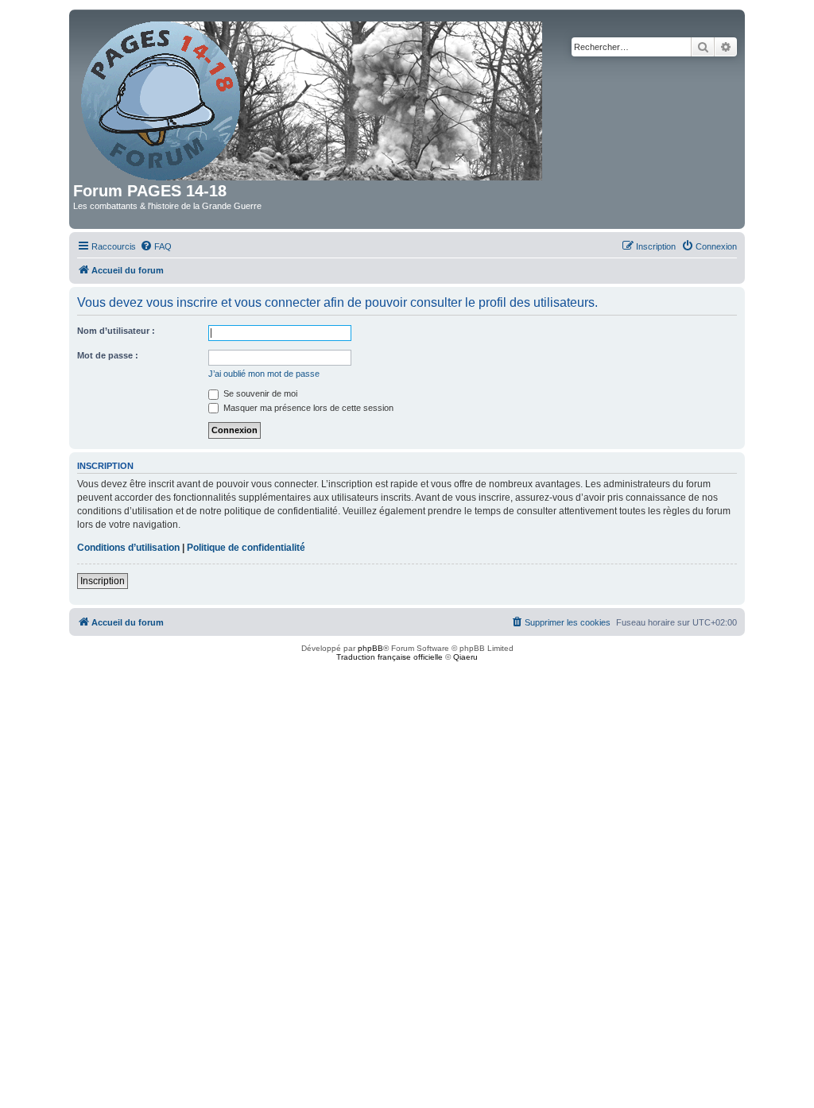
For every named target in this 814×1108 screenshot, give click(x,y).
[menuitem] (156, 246)
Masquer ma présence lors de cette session (307, 408)
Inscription (102, 581)
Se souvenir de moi (259, 393)
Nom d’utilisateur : (116, 330)
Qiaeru (465, 657)
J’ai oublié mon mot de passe (264, 373)
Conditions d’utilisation (128, 547)
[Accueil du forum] (312, 98)
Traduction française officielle (389, 657)
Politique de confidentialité (246, 547)
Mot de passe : (107, 355)
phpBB (370, 648)
